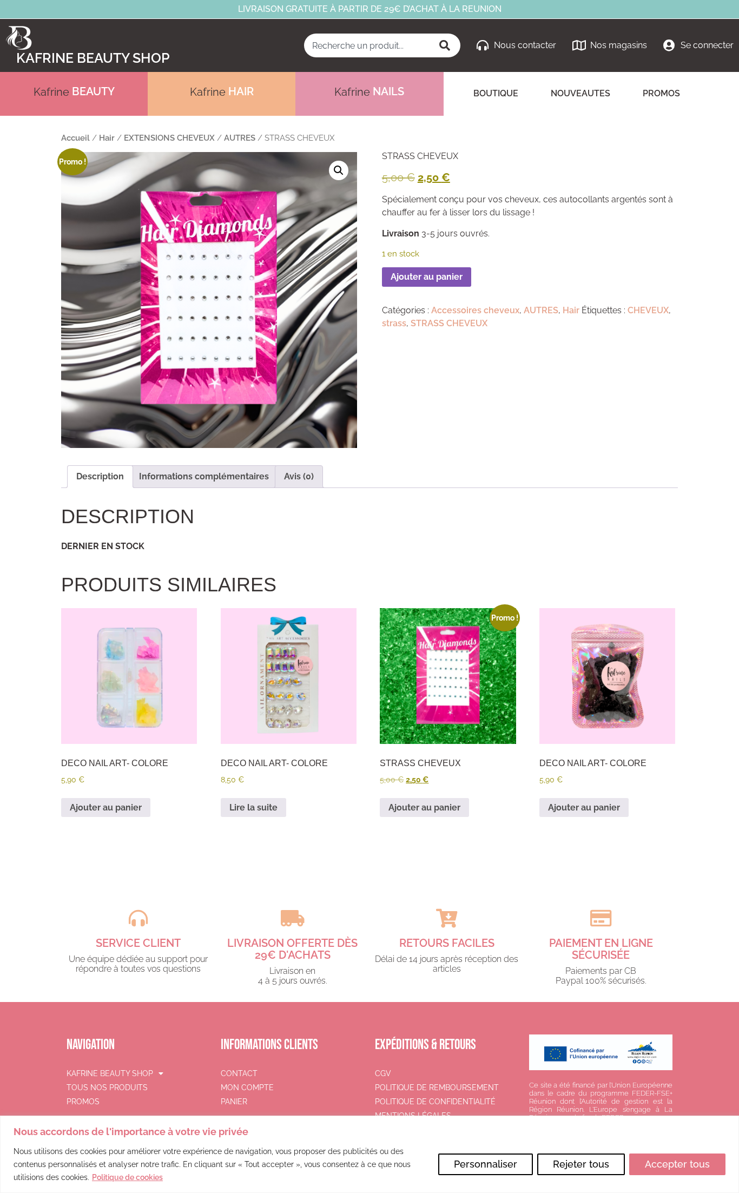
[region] (369, 1154)
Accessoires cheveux (475, 310)
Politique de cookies (127, 1177)
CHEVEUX (648, 310)
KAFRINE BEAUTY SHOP (110, 1073)
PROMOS (661, 93)
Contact (239, 1073)
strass (394, 323)
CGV (383, 1073)
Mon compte (247, 1087)
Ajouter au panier (427, 277)
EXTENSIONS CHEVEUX (169, 137)
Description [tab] (100, 476)
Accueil (75, 137)
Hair (107, 137)
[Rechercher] (445, 45)
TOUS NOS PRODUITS (107, 1087)
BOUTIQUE (495, 93)
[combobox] (367, 45)
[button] (338, 170)
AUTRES (239, 137)
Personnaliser (485, 1164)
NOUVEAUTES (580, 93)
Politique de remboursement (437, 1087)
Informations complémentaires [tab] (204, 476)
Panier (234, 1101)
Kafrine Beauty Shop (93, 58)
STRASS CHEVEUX (449, 323)
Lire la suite (253, 807)
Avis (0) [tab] (299, 476)
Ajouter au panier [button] (106, 807)
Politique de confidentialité (435, 1101)
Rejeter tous (581, 1164)
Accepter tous (677, 1164)
